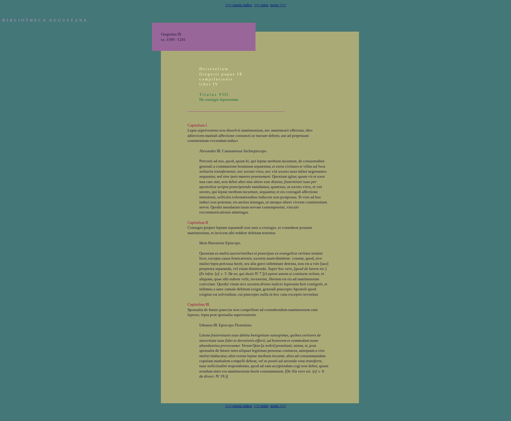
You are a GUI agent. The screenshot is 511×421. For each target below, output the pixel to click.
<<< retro (261, 5)
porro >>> (278, 5)
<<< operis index (238, 5)
